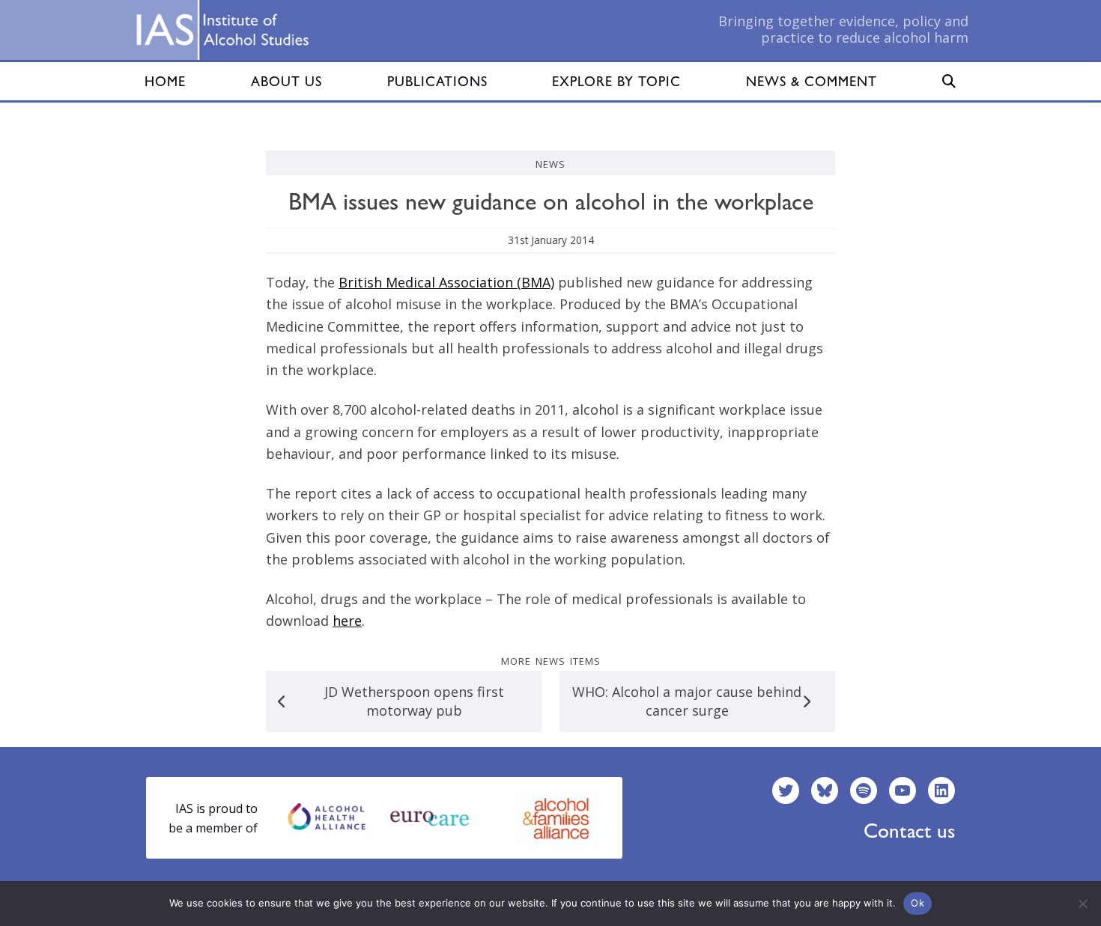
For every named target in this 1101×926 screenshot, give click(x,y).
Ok (917, 903)
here (347, 621)
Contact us (909, 830)
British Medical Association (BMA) (446, 282)
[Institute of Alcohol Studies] (222, 30)
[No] (1082, 903)
